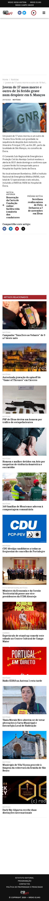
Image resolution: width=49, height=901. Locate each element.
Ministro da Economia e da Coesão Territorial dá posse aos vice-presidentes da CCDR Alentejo (22, 593)
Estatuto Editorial (24, 878)
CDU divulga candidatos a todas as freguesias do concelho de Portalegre (24, 550)
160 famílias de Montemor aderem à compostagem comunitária (23, 508)
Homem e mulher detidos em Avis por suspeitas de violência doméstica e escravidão (24, 464)
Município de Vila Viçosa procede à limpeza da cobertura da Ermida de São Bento (24, 768)
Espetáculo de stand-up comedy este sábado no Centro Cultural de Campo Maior (23, 638)
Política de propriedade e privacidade (24, 887)
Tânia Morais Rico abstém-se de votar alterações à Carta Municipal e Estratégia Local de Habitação (24, 723)
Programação (24, 881)
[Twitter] (24, 13)
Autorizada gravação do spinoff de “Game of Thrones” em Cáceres (22, 379)
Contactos (24, 884)
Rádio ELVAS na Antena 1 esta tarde (22, 680)
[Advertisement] (24, 47)
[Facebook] (19, 13)
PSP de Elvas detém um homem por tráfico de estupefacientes (22, 421)
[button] (34, 12)
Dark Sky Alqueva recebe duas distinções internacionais (20, 811)
